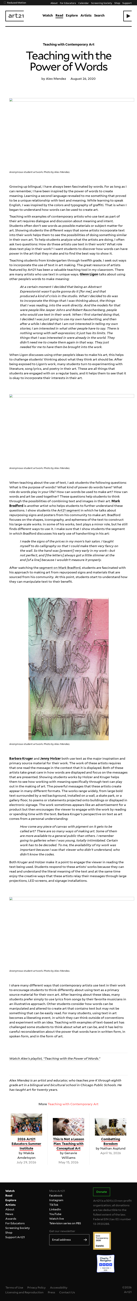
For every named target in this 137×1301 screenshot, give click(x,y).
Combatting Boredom (110, 1141)
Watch (47, 15)
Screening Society (101, 3)
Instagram (56, 1200)
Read (59, 15)
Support (127, 3)
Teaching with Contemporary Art (73, 1104)
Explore (72, 15)
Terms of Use (14, 1287)
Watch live (56, 1218)
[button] (127, 16)
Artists (86, 15)
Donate (101, 1191)
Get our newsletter (62, 1231)
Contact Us (67, 1292)
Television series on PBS (65, 1223)
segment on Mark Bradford (59, 567)
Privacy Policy (36, 1287)
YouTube (55, 1214)
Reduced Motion (16, 2)
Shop (117, 3)
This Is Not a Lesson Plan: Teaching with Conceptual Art (68, 1143)
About (54, 3)
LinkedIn (55, 1209)
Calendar (83, 3)
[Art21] (14, 16)
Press (51, 1292)
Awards (10, 1218)
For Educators (68, 3)
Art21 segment (68, 510)
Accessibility (58, 1287)
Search (99, 15)
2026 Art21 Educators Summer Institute (26, 1143)
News (9, 1214)
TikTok (53, 1204)
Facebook (55, 1195)
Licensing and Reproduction (24, 1292)
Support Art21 (15, 1237)
